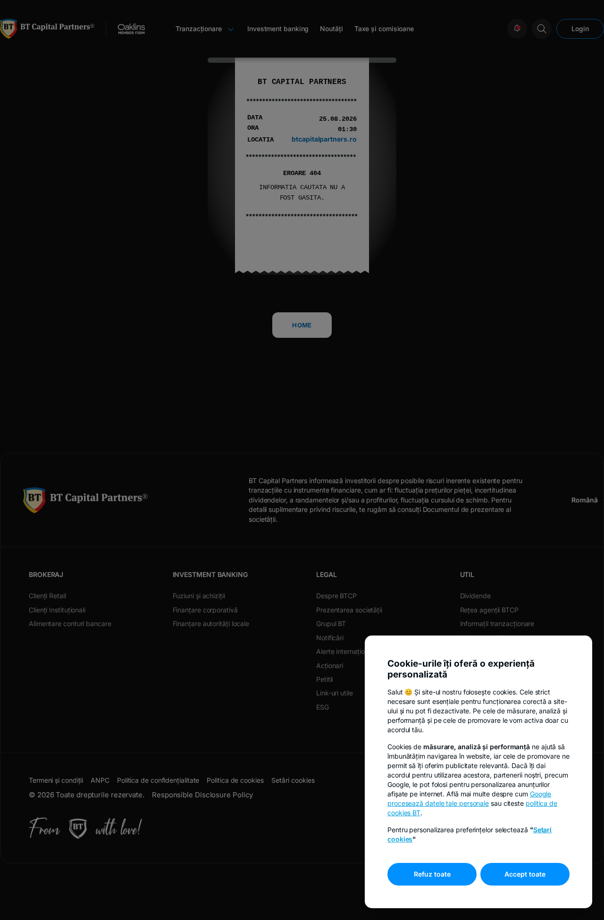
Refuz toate (432, 874)
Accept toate (524, 874)
